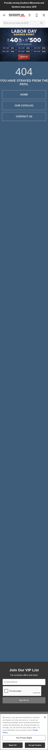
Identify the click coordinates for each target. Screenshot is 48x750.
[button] (4, 15)
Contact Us (24, 116)
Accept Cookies (35, 745)
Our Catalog (24, 105)
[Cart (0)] (44, 15)
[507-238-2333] (37, 15)
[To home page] (17, 15)
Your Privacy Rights (24, 738)
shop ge (24, 57)
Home (24, 94)
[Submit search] (41, 23)
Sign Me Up (24, 700)
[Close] (45, 717)
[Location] (29, 15)
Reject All (13, 745)
